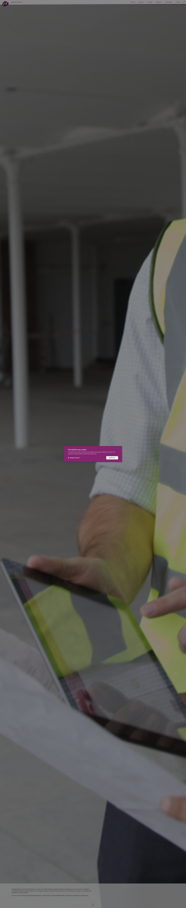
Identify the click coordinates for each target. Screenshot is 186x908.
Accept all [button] (112, 457)
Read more (93, 454)
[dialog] (93, 454)
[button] (73, 458)
